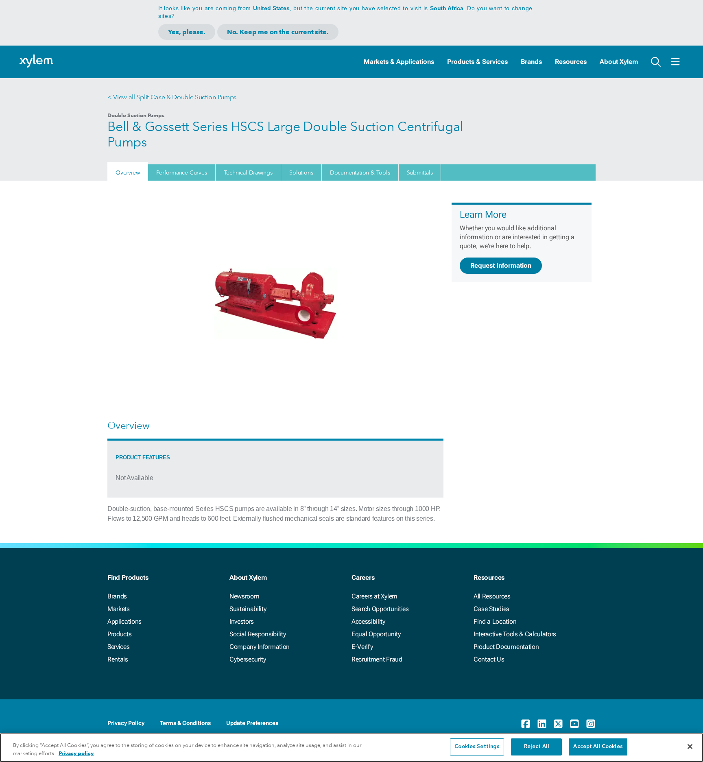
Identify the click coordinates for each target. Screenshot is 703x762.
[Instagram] (591, 724)
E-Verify (362, 647)
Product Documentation (506, 647)
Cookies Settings (477, 746)
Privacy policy (76, 753)
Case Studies (491, 609)
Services (118, 647)
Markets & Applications (399, 62)
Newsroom (244, 596)
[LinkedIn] (542, 724)
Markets (118, 609)
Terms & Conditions (185, 723)
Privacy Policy (125, 723)
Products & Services (477, 62)
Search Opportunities (380, 609)
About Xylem (619, 62)
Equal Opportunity (376, 634)
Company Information (259, 647)
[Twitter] (558, 724)
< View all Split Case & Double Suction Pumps (171, 97)
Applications (124, 621)
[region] (351, 747)
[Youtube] (574, 724)
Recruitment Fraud (377, 659)
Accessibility (368, 621)
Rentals (117, 659)
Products (119, 634)
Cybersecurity (247, 659)
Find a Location (495, 621)
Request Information (500, 265)
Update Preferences (252, 723)
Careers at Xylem (374, 596)
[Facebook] (526, 724)
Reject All (536, 746)
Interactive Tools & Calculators (515, 634)
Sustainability (247, 609)
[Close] (690, 746)
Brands (531, 62)
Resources (571, 62)
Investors (241, 621)
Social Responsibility (257, 634)
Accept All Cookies (597, 746)
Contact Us (489, 659)
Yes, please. (186, 32)
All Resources (492, 596)
